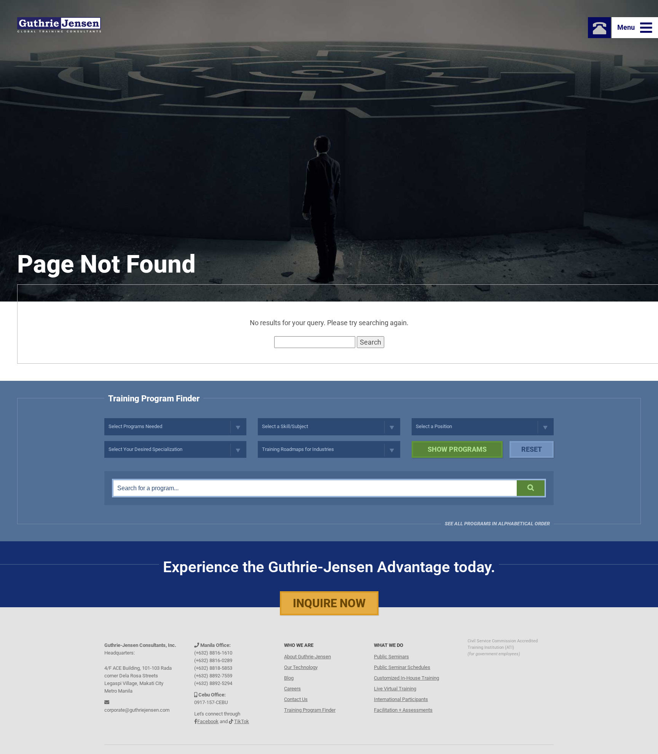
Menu (626, 27)
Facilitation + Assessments (403, 710)
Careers (292, 688)
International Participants (401, 699)
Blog (289, 678)
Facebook (208, 721)
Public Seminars (391, 656)
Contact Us (296, 699)
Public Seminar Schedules (402, 667)
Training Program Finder (309, 710)
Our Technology (301, 667)
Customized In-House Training (406, 678)
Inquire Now (329, 603)
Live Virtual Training (395, 688)
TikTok (241, 721)
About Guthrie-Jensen (307, 656)
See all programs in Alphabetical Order (497, 523)
